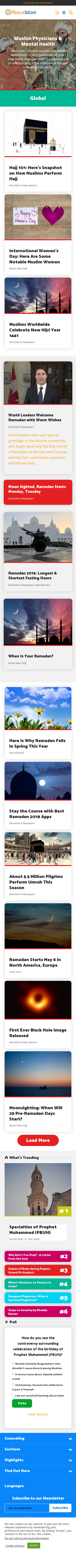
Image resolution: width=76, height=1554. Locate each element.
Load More (38, 1140)
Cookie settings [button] (15, 1545)
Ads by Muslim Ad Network (38, 2)
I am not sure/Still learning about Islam (39, 1395)
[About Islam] (20, 12)
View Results (38, 1414)
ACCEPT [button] (34, 1545)
